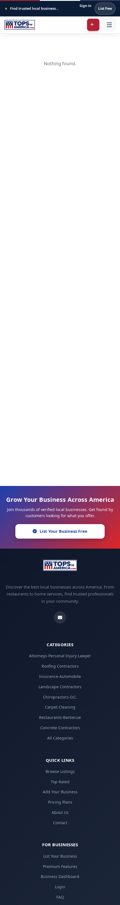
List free (105, 8)
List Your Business (60, 856)
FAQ (60, 897)
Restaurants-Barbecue (60, 717)
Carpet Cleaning (60, 707)
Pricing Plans (60, 802)
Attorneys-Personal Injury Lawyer (60, 655)
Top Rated (60, 781)
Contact (60, 822)
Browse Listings (60, 771)
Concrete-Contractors (60, 727)
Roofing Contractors (60, 666)
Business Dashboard (60, 876)
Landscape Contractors (60, 686)
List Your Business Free (63, 531)
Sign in (85, 5)
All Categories (60, 738)
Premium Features (60, 866)
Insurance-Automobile (60, 676)
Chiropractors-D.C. (60, 697)
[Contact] (60, 617)
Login (60, 886)
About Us (60, 812)
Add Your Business (60, 791)
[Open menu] (109, 25)
